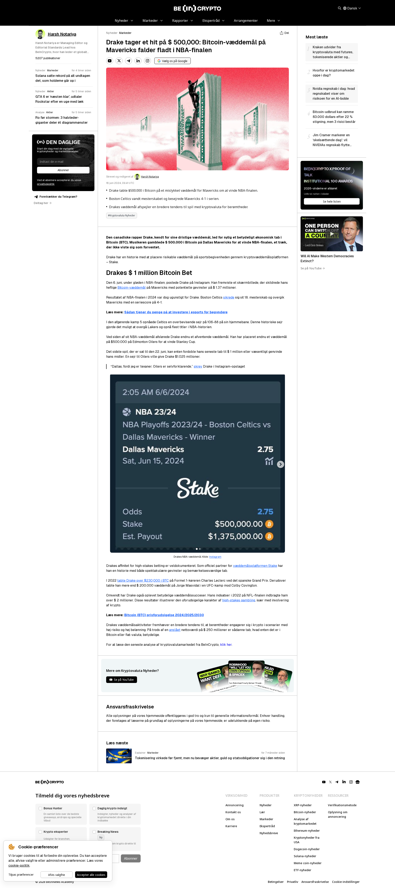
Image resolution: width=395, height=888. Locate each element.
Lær (262, 812)
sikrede (228, 297)
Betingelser (276, 882)
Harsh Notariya (150, 176)
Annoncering (234, 805)
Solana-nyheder (305, 856)
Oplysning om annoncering (337, 814)
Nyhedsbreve (269, 833)
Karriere (231, 826)
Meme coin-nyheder (308, 863)
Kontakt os (233, 812)
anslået (174, 630)
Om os (230, 819)
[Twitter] (119, 60)
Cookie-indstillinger (346, 882)
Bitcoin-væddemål (131, 287)
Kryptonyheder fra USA (306, 840)
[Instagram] (147, 60)
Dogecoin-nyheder (307, 849)
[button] (61, 814)
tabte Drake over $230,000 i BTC (143, 580)
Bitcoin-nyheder (305, 812)
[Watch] (332, 233)
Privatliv (292, 882)
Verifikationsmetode (342, 805)
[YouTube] (109, 60)
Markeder (125, 33)
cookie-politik (19, 865)
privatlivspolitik (46, 184)
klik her (226, 644)
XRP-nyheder (303, 805)
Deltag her (41, 203)
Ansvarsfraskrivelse (315, 882)
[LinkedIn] (138, 60)
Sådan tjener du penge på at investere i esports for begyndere (176, 312)
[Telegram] (128, 60)
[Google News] (358, 782)
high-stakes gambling (238, 600)
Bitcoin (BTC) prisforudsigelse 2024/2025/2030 (164, 615)
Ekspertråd (267, 826)
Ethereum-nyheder (307, 831)
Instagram (215, 556)
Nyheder (111, 33)
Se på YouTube (311, 268)
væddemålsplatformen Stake (255, 566)
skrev (198, 366)
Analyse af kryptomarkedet (305, 821)
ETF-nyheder (302, 870)
